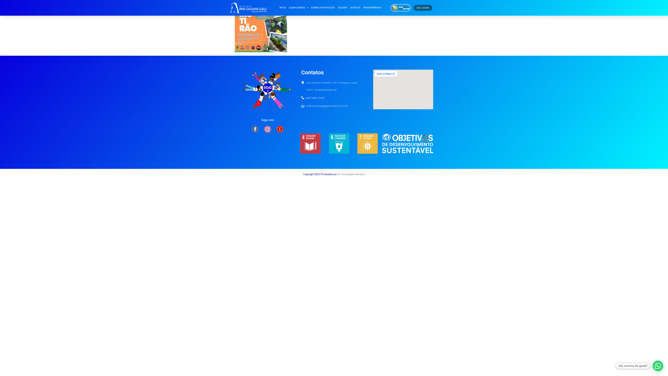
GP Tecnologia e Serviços (351, 174)
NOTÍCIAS (355, 7)
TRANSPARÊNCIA (372, 7)
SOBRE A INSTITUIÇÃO (323, 7)
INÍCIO (283, 7)
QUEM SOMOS (297, 7)
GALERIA (342, 7)
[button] (658, 366)
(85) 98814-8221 (315, 97)
